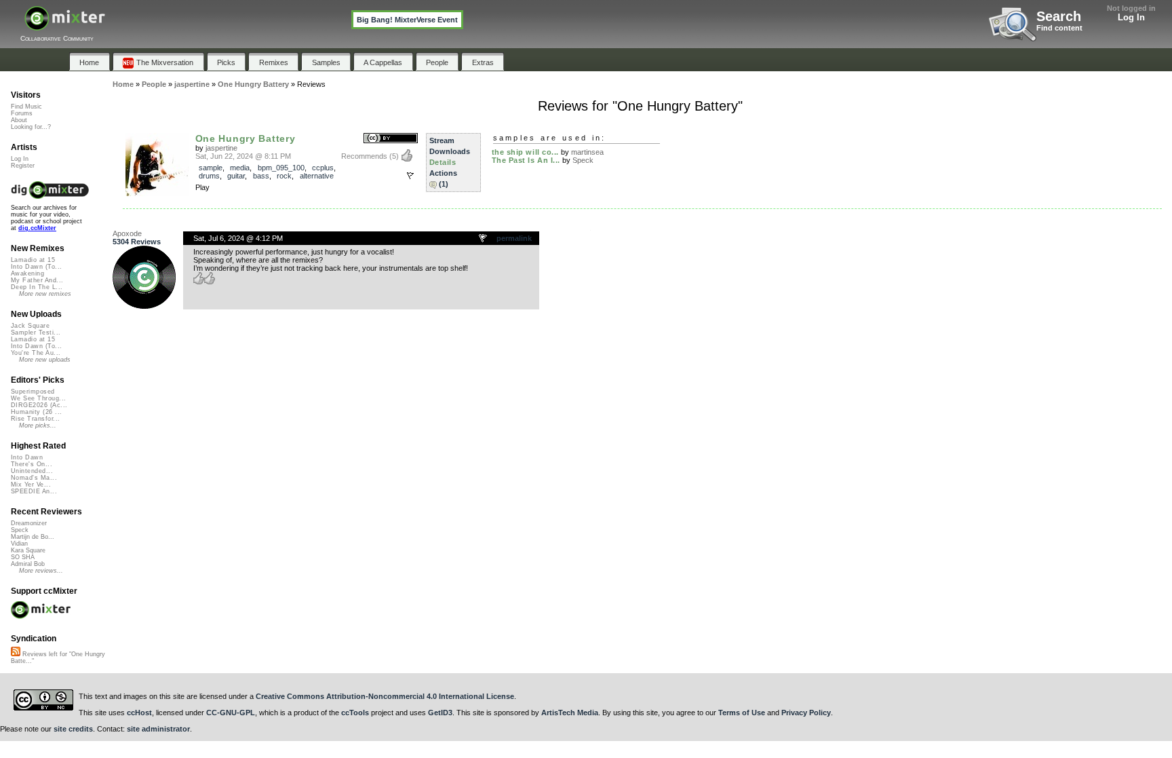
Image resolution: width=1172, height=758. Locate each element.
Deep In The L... (36, 287)
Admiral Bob (28, 564)
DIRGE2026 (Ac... (39, 405)
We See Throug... (38, 398)
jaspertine (221, 148)
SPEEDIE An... (34, 491)
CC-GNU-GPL (230, 712)
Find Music (26, 106)
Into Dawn (27, 457)
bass (261, 176)
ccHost (139, 712)
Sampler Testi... (35, 332)
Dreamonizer (29, 523)
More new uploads (45, 359)
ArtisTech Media (569, 712)
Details (442, 162)
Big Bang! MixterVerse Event (407, 20)
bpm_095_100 (281, 168)
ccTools (355, 712)
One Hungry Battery (245, 138)
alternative (317, 176)
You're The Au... (35, 352)
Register (23, 165)
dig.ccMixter (37, 228)
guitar (236, 176)
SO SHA (23, 557)
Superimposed (33, 391)
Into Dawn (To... (36, 266)
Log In (1131, 17)
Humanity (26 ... (36, 412)
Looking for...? (31, 127)
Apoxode (127, 233)
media (240, 168)
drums (209, 176)
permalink (514, 238)
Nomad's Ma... (34, 477)
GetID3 (440, 712)
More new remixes (45, 293)
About (19, 120)
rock (284, 176)
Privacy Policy (806, 712)
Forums (22, 113)
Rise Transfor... (35, 418)
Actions (443, 173)
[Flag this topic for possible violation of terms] (483, 239)
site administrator (158, 729)
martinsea (587, 152)
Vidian (19, 543)
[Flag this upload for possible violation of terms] (410, 176)
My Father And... (37, 280)
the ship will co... (525, 152)
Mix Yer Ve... (31, 484)
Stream (441, 140)
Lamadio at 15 (33, 260)
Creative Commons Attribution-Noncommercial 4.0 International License (385, 696)
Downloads (449, 151)
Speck (582, 160)
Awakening (27, 273)
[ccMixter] (64, 25)
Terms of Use (741, 712)
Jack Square (30, 325)
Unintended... (32, 471)
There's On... (31, 464)
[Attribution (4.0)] (391, 139)
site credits (73, 729)
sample (210, 168)
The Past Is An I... (526, 160)
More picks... (37, 425)
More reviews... (41, 570)
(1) (443, 184)
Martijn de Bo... (32, 536)
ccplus (323, 168)
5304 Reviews (137, 242)
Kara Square (28, 550)
